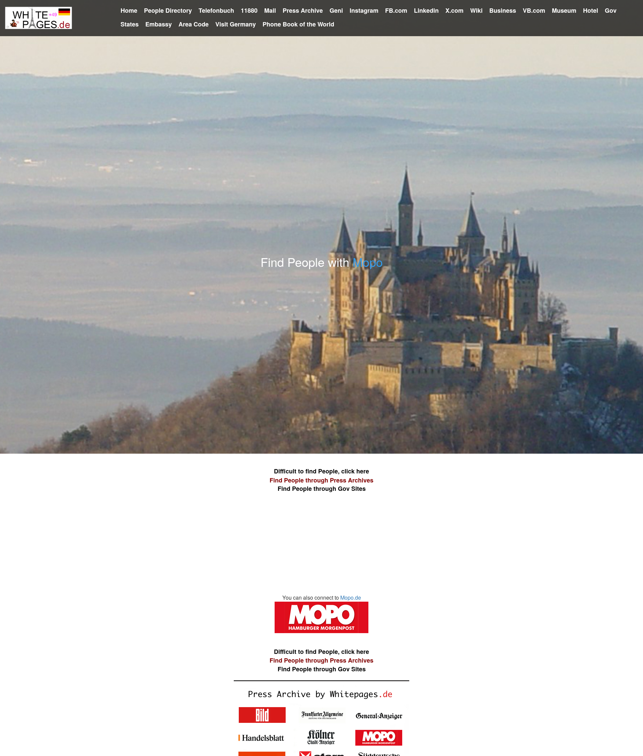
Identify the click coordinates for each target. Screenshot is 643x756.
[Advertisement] (321, 547)
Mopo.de (350, 597)
